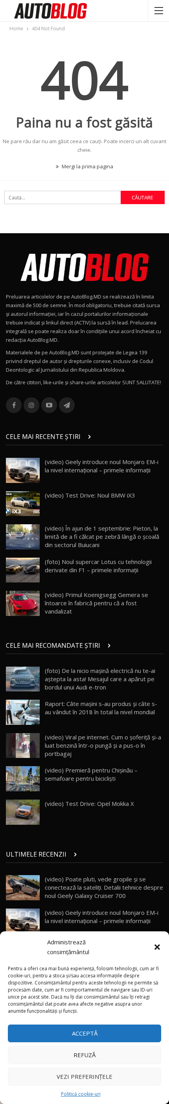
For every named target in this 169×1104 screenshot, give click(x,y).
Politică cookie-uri (81, 1094)
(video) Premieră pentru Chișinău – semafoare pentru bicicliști (91, 774)
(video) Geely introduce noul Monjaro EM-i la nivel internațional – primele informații (101, 466)
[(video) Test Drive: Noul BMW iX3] (23, 503)
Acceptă (84, 1033)
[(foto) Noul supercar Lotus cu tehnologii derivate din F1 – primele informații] (23, 570)
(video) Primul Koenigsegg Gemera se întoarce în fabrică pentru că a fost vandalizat (96, 603)
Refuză (84, 1055)
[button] (157, 947)
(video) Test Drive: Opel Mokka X (89, 803)
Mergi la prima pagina (87, 166)
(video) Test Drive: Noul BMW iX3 (90, 495)
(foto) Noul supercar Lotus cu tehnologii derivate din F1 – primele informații (98, 566)
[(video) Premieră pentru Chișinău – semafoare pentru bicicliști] (23, 778)
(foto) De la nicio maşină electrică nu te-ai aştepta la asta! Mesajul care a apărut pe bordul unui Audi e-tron (100, 679)
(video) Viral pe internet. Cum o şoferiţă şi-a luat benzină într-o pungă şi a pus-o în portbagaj (103, 745)
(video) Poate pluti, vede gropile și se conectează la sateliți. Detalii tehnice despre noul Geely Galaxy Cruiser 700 (104, 887)
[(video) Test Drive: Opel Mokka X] (23, 812)
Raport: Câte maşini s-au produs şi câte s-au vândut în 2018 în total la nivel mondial (101, 708)
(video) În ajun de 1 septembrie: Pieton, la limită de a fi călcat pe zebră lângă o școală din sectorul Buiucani (102, 536)
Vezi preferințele (84, 1076)
